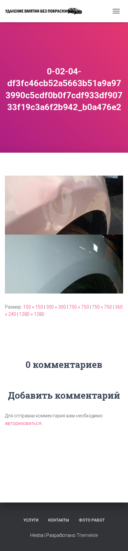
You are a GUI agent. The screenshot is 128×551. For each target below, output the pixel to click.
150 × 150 (33, 307)
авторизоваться (23, 423)
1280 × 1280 (31, 314)
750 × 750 (79, 307)
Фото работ (92, 520)
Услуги (30, 520)
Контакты (58, 520)
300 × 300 (56, 307)
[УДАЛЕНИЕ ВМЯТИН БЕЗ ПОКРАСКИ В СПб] (46, 11)
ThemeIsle (87, 535)
